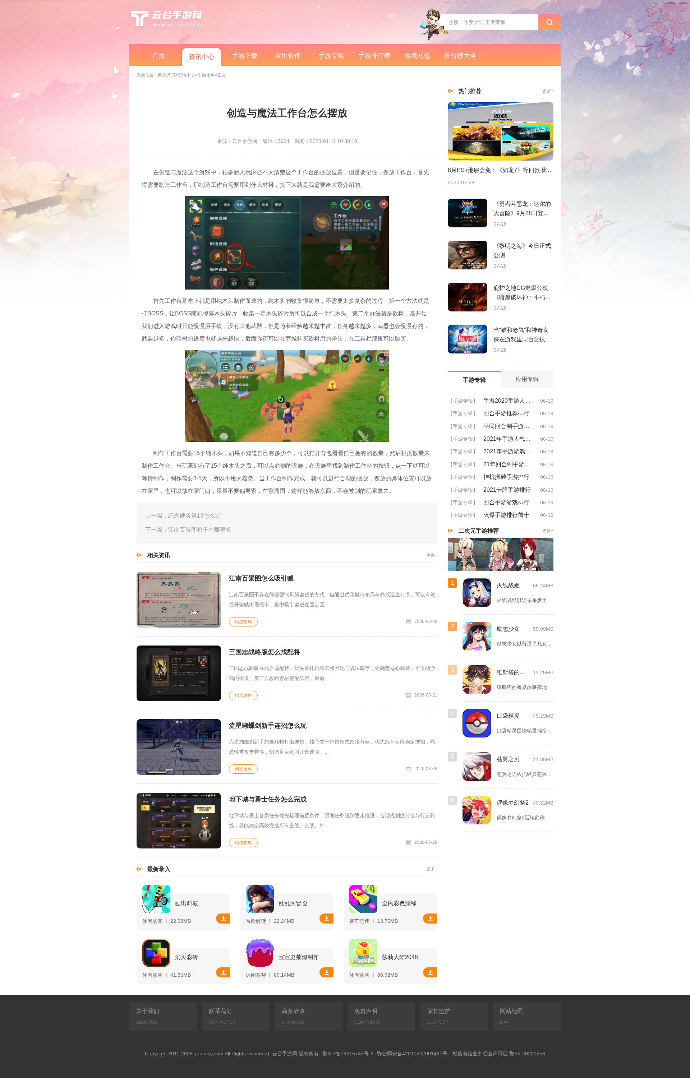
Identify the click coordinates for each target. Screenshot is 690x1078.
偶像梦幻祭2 (513, 803)
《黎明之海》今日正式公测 (522, 250)
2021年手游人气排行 (509, 439)
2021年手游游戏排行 (509, 451)
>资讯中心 (185, 75)
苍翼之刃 (508, 759)
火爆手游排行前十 (506, 515)
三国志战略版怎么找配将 (264, 652)
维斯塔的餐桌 (513, 672)
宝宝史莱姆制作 (299, 957)
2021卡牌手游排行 (507, 490)
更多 (431, 555)
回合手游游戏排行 (506, 502)
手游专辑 (331, 55)
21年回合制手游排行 (509, 464)
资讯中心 (202, 56)
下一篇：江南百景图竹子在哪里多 (188, 530)
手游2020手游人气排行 (509, 401)
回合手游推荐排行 (506, 413)
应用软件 (288, 55)
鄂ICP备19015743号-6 (347, 1053)
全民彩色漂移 (399, 903)
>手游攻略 (205, 75)
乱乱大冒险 (293, 903)
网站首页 (166, 75)
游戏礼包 (417, 55)
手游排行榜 (374, 55)
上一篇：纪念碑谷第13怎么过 (183, 516)
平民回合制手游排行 (509, 426)
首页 (158, 55)
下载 (223, 918)
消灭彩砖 (186, 957)
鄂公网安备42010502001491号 (412, 1053)
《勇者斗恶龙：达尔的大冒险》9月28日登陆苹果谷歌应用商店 (522, 209)
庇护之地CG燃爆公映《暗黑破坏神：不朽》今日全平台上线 (522, 293)
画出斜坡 (186, 903)
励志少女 (508, 629)
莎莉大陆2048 (400, 957)
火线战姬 (508, 585)
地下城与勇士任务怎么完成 (268, 799)
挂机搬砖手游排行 (506, 477)
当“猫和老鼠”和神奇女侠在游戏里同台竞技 (521, 334)
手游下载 (245, 55)
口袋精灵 (508, 716)
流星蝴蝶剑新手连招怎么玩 (268, 725)
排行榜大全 (460, 55)
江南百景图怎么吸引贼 (261, 578)
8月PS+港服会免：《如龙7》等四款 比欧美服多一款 (500, 170)
